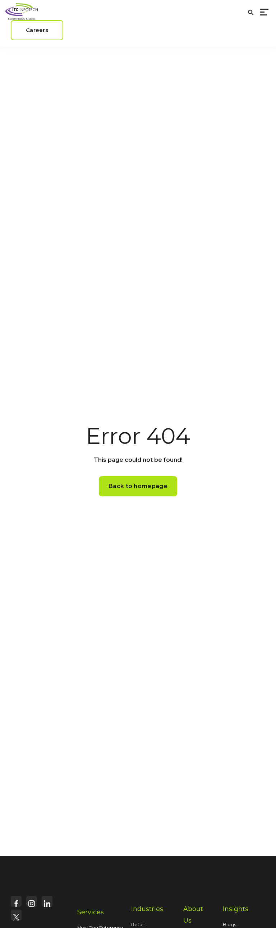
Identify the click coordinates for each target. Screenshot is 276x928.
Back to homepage (138, 486)
